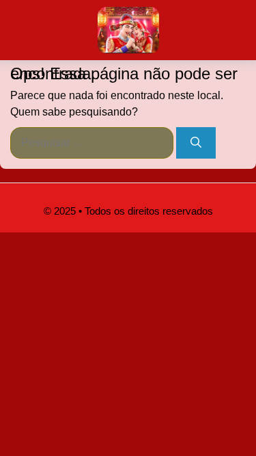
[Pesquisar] (196, 143)
